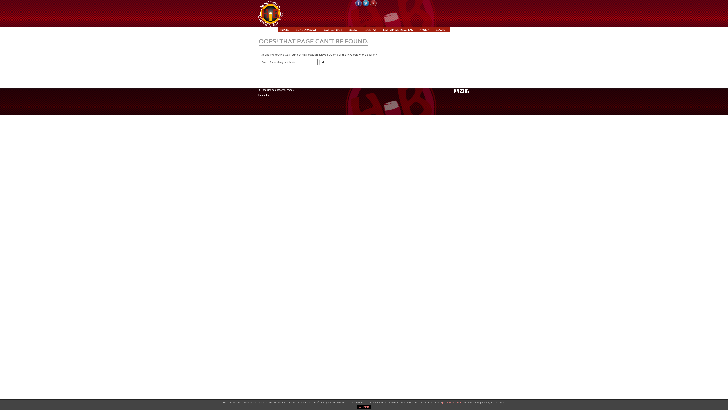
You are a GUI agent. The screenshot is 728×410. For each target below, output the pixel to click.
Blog (353, 30)
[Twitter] (365, 3)
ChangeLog (264, 95)
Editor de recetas (398, 30)
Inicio (284, 30)
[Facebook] (358, 3)
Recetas (370, 30)
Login (440, 30)
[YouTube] (373, 3)
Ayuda (424, 30)
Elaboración (307, 30)
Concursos (333, 30)
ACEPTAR (364, 407)
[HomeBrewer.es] (270, 13)
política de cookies (451, 402)
